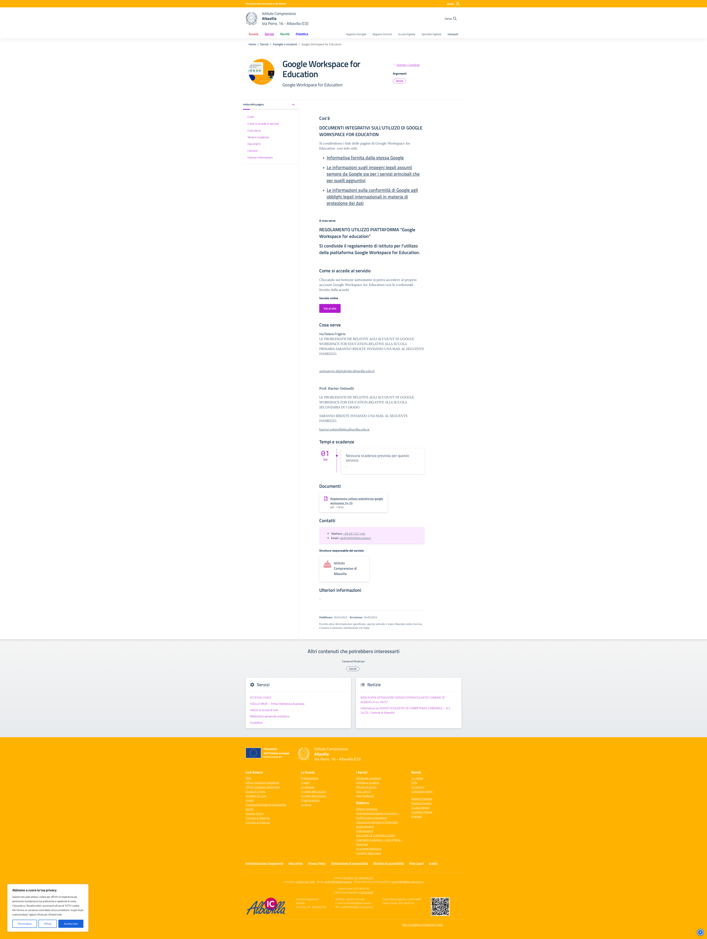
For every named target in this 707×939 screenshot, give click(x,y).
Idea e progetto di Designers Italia (422, 924)
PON (414, 782)
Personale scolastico (368, 778)
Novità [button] (284, 33)
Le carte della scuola (313, 796)
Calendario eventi (422, 791)
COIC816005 (366, 892)
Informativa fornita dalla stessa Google (365, 157)
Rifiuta (47, 924)
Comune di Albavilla (258, 818)
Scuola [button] (253, 33)
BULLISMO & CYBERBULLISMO (375, 835)
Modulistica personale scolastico (269, 716)
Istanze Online (254, 813)
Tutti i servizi (363, 791)
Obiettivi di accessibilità (388, 863)
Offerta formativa (366, 809)
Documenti (254, 144)
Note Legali (416, 863)
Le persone (307, 787)
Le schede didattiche (368, 848)
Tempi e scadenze (258, 137)
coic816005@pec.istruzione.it (407, 882)
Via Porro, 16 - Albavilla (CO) (358, 878)
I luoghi (305, 782)
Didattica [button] (302, 33)
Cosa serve (254, 130)
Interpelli (453, 34)
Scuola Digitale (406, 34)
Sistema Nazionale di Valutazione (266, 804)
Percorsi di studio (366, 787)
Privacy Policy (317, 863)
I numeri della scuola (313, 791)
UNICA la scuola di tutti (264, 710)
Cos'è (250, 117)
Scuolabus (256, 722)
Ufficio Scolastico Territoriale (263, 787)
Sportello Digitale (431, 34)
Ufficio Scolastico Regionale (262, 782)
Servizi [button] (269, 33)
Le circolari (417, 787)
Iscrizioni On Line (256, 796)
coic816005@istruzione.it (355, 538)
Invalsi (250, 800)
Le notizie (417, 778)
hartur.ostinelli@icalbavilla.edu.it (344, 429)
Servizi (399, 81)
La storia (306, 804)
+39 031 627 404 (354, 533)
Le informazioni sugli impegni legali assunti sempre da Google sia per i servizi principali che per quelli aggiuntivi (373, 174)
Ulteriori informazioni (260, 157)
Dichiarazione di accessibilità (349, 863)
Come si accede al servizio (263, 123)
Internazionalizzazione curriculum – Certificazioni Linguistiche (377, 815)
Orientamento (364, 831)
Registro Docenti (382, 34)
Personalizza (24, 924)
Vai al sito (330, 308)
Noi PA (250, 809)
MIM (248, 778)
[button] (270, 105)
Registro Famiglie (356, 34)
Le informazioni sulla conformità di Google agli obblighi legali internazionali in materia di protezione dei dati (372, 197)
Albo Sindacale (365, 796)
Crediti (433, 863)
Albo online (296, 863)
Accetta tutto (71, 924)
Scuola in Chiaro (255, 791)
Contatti (252, 150)
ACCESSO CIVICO (260, 697)
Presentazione (309, 778)
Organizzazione (310, 800)
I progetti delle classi (368, 853)
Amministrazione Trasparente (264, 863)
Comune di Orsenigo (258, 822)
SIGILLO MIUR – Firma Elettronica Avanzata (277, 703)
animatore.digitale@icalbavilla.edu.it (347, 371)
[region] (47, 908)
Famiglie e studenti (367, 782)
